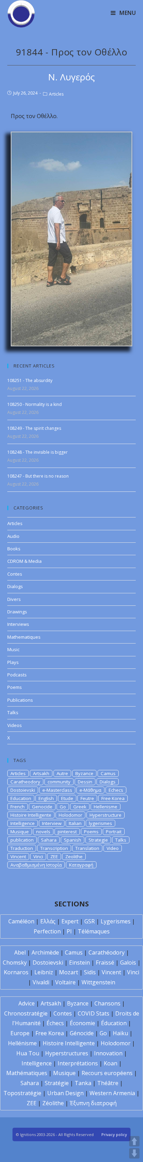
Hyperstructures (66, 1053)
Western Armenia (112, 1093)
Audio (13, 536)
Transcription (54, 848)
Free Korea (113, 798)
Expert (69, 921)
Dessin (85, 782)
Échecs (55, 1023)
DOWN (134, 1153)
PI (69, 931)
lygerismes (100, 823)
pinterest (67, 831)
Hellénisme (22, 1043)
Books (13, 548)
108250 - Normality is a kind (34, 404)
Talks (12, 712)
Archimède (45, 952)
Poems (14, 687)
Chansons (107, 1003)
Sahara (49, 840)
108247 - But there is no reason (38, 476)
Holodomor (70, 815)
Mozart (68, 972)
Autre (62, 773)
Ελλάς (48, 921)
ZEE (54, 856)
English (46, 798)
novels (43, 831)
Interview (51, 823)
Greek (79, 807)
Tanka (83, 1083)
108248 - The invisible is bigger (37, 452)
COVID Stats (93, 1013)
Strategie (98, 840)
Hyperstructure (105, 815)
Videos (14, 725)
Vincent (18, 856)
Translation (87, 848)
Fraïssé (105, 962)
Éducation (114, 1023)
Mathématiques (26, 1073)
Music (13, 649)
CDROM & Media (24, 561)
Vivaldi (41, 982)
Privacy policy (114, 1134)
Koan (110, 1063)
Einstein (79, 962)
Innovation (108, 1053)
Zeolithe (74, 856)
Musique (19, 831)
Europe (20, 1033)
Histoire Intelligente (30, 815)
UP (134, 1141)
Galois (128, 962)
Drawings (17, 612)
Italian (75, 823)
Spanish (72, 840)
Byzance (84, 773)
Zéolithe (53, 1103)
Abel (20, 952)
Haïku (120, 1033)
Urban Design (65, 1093)
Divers (14, 599)
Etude (67, 798)
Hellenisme (105, 807)
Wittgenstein (98, 982)
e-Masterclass (57, 790)
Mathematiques (24, 637)
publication (22, 840)
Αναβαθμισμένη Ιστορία (36, 865)
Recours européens (107, 1073)
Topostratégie (22, 1093)
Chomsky (15, 962)
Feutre (87, 798)
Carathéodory (107, 952)
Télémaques (94, 931)
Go (63, 807)
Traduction (21, 848)
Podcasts (17, 675)
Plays (13, 662)
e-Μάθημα (90, 790)
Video (113, 848)
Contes (14, 574)
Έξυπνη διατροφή (93, 1103)
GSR (89, 921)
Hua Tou (27, 1053)
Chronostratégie (26, 1013)
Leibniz (43, 972)
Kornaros (16, 972)
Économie (82, 1023)
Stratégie (57, 1083)
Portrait (113, 831)
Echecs (116, 790)
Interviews (18, 624)
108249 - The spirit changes (34, 428)
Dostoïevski (48, 962)
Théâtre (107, 1083)
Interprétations (78, 1063)
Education (20, 798)
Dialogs (15, 586)
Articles (56, 94)
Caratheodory (25, 782)
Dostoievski (22, 790)
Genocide (42, 807)
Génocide (82, 1033)
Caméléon (21, 921)
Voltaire (65, 982)
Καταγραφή (81, 865)
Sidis (90, 972)
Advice (26, 1003)
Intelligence (22, 823)
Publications (20, 700)
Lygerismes (116, 921)
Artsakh (41, 773)
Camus (108, 773)
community (59, 782)
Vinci (38, 856)
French (17, 807)
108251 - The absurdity (29, 380)
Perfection (47, 931)
